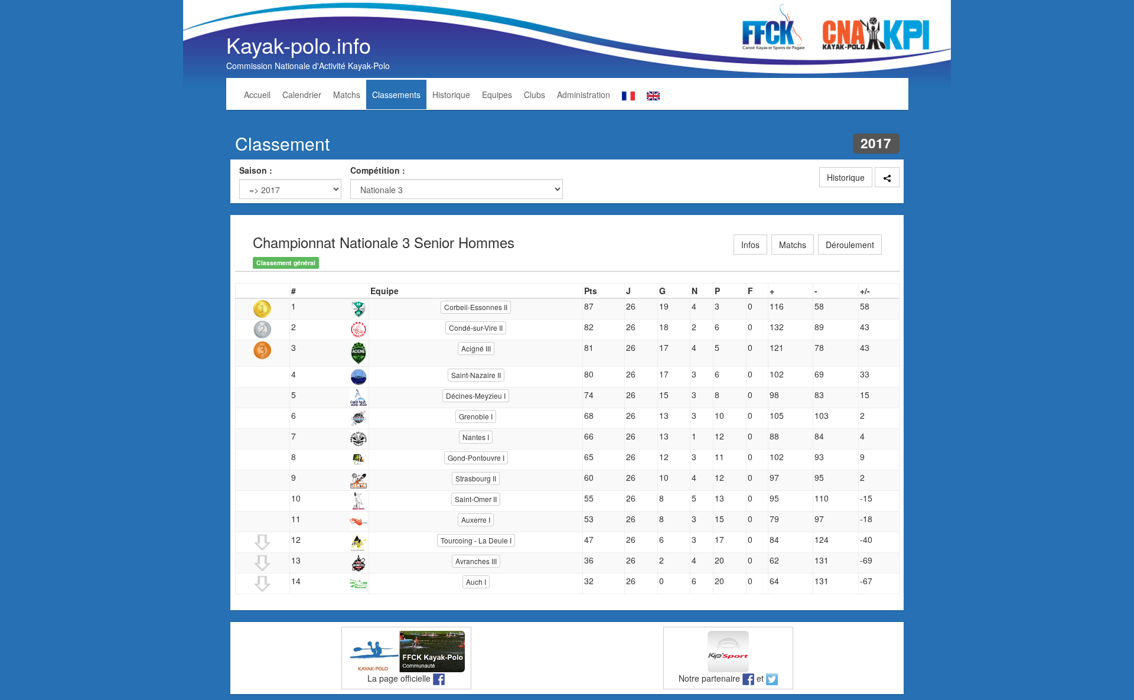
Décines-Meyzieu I (476, 395)
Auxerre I (475, 520)
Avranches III (476, 561)
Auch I (476, 582)
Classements (396, 94)
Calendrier (301, 94)
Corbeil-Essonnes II (475, 307)
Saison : (255, 170)
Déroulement (850, 244)
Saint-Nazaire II (476, 375)
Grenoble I (476, 416)
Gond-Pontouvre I (476, 457)
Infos (750, 244)
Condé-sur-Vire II (476, 328)
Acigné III (476, 348)
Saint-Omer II (476, 499)
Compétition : (377, 170)
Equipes (497, 94)
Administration (583, 94)
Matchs (346, 94)
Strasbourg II (475, 478)
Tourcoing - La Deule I (476, 540)
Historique (451, 94)
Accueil (257, 94)
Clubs (534, 94)
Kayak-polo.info (298, 45)
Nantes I (475, 437)
